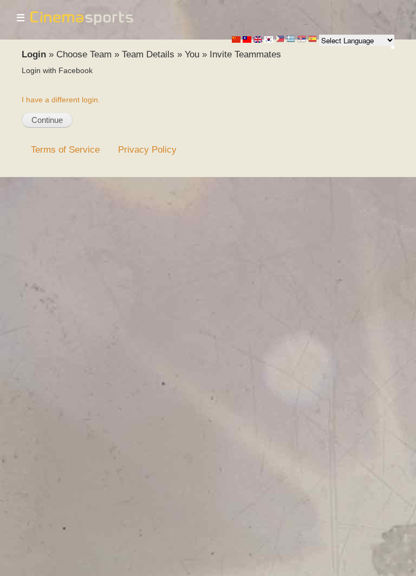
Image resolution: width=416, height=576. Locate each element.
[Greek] (291, 40)
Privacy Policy (147, 149)
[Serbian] (301, 40)
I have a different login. (61, 99)
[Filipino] (280, 40)
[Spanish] (312, 40)
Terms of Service (65, 149)
